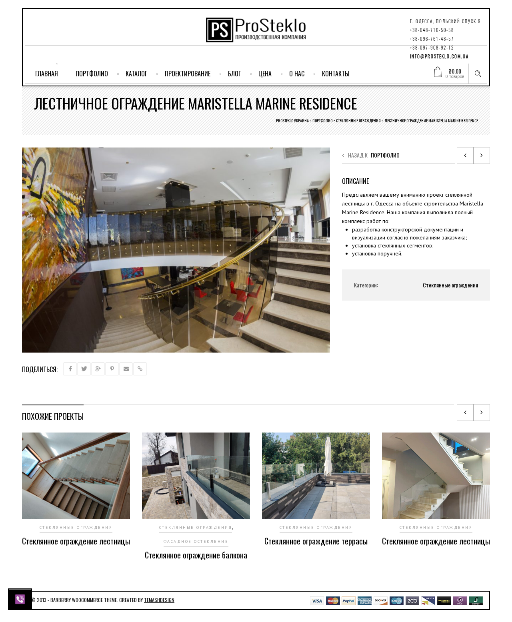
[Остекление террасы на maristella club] (481, 155)
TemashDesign (159, 599)
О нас (296, 73)
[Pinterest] (112, 369)
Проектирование (187, 73)
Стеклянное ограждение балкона (196, 555)
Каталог (136, 73)
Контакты (336, 73)
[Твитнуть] (84, 369)
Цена (265, 73)
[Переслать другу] (126, 369)
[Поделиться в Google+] (98, 369)
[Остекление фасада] (465, 155)
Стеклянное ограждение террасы (316, 541)
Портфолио (92, 73)
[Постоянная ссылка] (140, 369)
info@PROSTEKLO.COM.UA (439, 57)
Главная (46, 73)
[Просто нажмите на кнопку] (21, 598)
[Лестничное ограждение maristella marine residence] (176, 249)
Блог (234, 73)
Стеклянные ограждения (358, 121)
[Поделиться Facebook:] (70, 369)
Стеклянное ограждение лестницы (76, 541)
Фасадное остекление (196, 541)
